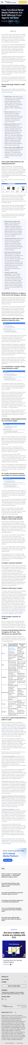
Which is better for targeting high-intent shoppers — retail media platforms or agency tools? (11, 875)
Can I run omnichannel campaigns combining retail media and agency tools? (12, 909)
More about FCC (7, 1012)
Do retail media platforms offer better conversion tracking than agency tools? (11, 884)
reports (13, 546)
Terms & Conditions (9, 1043)
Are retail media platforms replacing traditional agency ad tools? (12, 893)
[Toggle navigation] (2, 2)
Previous (3, 955)
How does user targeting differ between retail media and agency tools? (11, 919)
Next (25, 955)
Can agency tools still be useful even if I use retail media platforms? (12, 901)
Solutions (5, 979)
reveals (10, 521)
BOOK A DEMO (22, 2)
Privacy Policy (20, 1043)
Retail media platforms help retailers (12, 650)
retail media (4, 90)
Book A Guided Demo (14, 986)
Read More (6, 964)
